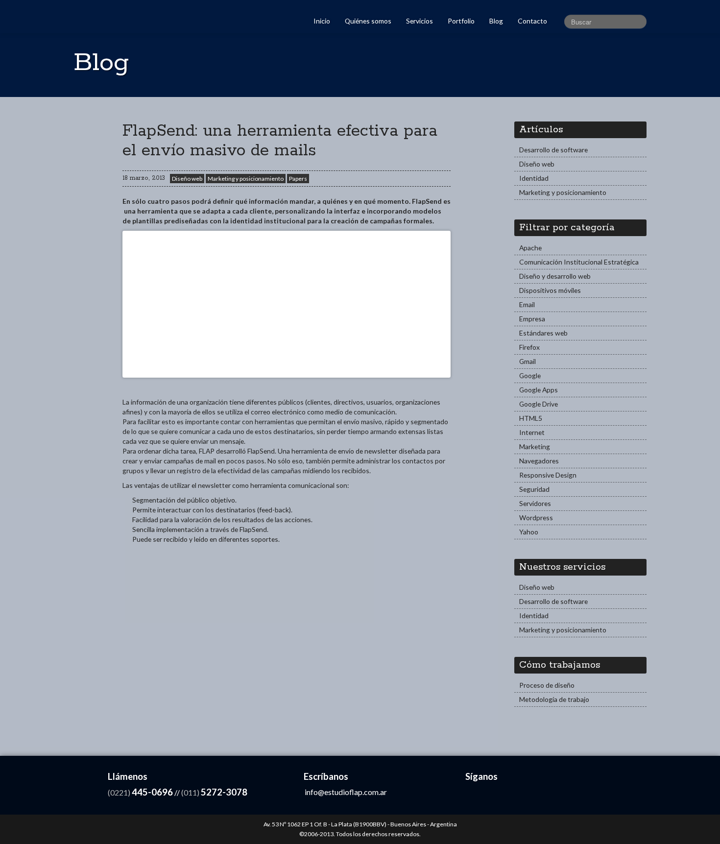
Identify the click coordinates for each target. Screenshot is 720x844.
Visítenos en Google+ (537, 794)
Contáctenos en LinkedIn (495, 794)
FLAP (109, 15)
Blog (496, 21)
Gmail (527, 361)
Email (527, 304)
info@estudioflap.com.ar (346, 791)
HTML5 (530, 418)
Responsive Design (547, 475)
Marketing (534, 446)
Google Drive (538, 404)
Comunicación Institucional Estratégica (579, 262)
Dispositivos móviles (550, 290)
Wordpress (536, 517)
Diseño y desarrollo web (555, 276)
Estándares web (543, 333)
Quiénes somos (368, 21)
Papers (298, 178)
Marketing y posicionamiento (246, 178)
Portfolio (461, 21)
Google (530, 375)
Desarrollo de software (553, 149)
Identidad (534, 178)
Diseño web (187, 178)
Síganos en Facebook (473, 794)
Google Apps (538, 390)
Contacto (532, 21)
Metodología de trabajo (554, 699)
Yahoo (528, 532)
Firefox (529, 347)
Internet (532, 432)
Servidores (535, 503)
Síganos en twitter (516, 794)
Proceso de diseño (547, 685)
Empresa (532, 318)
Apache (530, 247)
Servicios (419, 21)
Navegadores (539, 461)
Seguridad (534, 489)
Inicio (321, 21)
